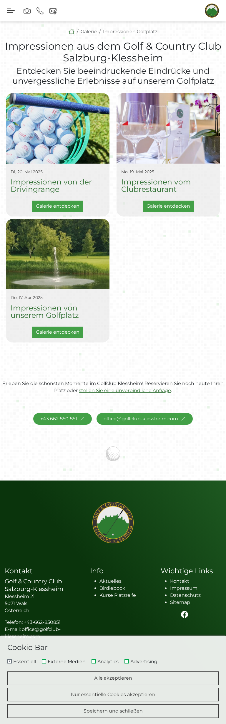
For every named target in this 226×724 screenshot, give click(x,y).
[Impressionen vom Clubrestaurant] (168, 128)
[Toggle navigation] (11, 10)
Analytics (108, 661)
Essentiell (24, 661)
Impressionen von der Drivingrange (51, 185)
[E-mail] (52, 10)
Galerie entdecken (57, 206)
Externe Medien (67, 661)
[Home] (71, 31)
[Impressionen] (27, 10)
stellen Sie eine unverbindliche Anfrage (125, 390)
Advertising (143, 661)
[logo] (113, 522)
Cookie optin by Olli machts (201, 721)
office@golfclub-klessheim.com (141, 418)
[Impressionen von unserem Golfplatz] (57, 254)
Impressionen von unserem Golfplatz (45, 311)
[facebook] (187, 614)
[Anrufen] (40, 10)
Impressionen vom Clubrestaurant (156, 185)
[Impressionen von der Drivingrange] (57, 128)
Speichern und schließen (113, 711)
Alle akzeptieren (113, 678)
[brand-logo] (212, 11)
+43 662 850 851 (58, 418)
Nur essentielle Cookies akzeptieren (113, 694)
